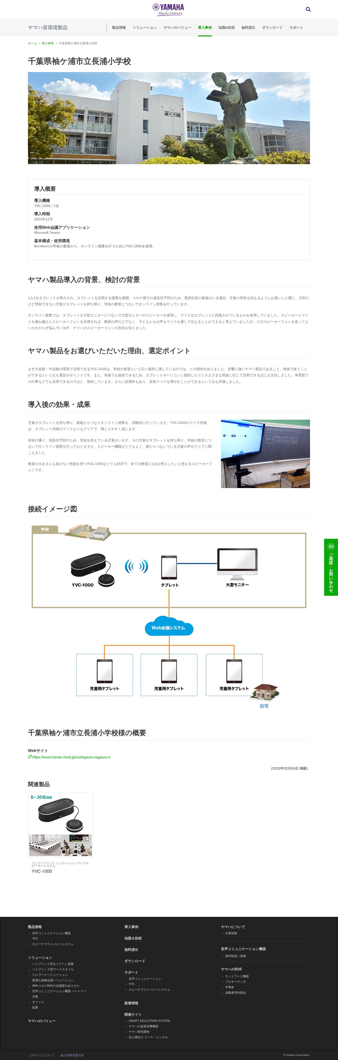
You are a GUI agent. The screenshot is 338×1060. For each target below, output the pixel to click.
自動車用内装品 (235, 992)
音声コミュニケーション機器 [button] (243, 948)
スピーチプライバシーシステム (53, 944)
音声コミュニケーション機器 (51, 933)
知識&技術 (226, 27)
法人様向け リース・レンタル (148, 1037)
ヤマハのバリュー (177, 27)
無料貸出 (248, 27)
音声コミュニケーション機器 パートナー (59, 991)
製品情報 (119, 27)
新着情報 (131, 1002)
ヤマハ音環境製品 (48, 27)
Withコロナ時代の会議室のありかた (56, 985)
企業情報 (231, 933)
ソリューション (145, 27)
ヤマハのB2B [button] (231, 968)
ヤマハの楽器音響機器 (143, 1026)
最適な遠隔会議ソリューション (53, 980)
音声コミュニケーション (145, 979)
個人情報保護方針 (72, 1055)
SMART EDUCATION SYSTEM (149, 1021)
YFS (35, 938)
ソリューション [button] (40, 957)
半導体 (229, 987)
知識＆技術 (133, 937)
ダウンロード (272, 27)
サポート (296, 27)
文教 (35, 996)
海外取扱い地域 (235, 956)
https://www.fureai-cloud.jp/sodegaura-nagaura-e (71, 757)
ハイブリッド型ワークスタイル (53, 969)
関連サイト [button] (133, 1014)
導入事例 (205, 27)
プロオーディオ (235, 981)
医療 (35, 1007)
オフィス (38, 1002)
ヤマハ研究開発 (139, 1032)
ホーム (32, 43)
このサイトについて (41, 1055)
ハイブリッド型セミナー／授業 (53, 964)
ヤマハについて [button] (233, 926)
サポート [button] (131, 972)
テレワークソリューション (50, 975)
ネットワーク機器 (237, 976)
